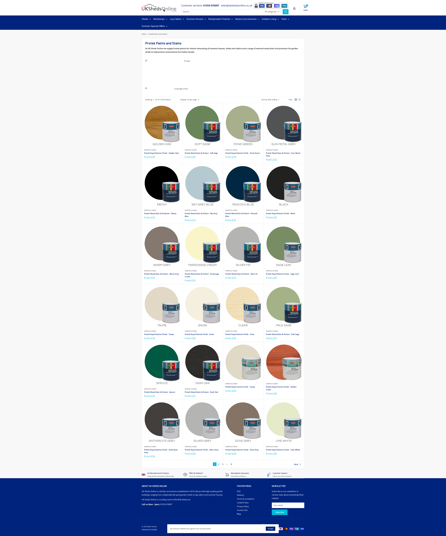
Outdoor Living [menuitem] (269, 19)
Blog (239, 514)
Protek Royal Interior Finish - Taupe (240, 387)
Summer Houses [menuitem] (194, 19)
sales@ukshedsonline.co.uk (236, 5)
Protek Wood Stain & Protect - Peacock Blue (241, 214)
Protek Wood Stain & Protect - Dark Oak (201, 392)
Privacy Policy (243, 506)
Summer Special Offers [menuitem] (153, 26)
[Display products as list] (300, 100)
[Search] (286, 11)
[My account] (294, 8)
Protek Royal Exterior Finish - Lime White (283, 450)
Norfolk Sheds (150, 150)
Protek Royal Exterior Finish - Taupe (159, 334)
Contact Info (242, 510)
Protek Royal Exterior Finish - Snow (199, 334)
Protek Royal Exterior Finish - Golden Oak (161, 153)
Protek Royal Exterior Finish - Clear (239, 334)
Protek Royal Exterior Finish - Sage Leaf (282, 274)
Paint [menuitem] (284, 19)
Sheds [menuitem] (145, 19)
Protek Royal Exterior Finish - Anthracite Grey (161, 451)
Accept (270, 529)
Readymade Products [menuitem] (219, 19)
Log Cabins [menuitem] (175, 19)
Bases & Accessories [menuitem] (246, 19)
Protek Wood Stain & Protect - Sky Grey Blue (201, 214)
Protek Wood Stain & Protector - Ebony (160, 213)
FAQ (238, 491)
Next (296, 464)
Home (144, 34)
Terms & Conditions (245, 499)
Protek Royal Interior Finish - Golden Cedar (281, 388)
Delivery (240, 495)
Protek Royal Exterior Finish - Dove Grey (242, 450)
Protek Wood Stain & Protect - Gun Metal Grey (283, 154)
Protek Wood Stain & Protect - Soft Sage (201, 153)
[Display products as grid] (296, 100)
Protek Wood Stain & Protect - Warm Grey (161, 274)
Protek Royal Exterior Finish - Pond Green (242, 153)
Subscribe (279, 512)
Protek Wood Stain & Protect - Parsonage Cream (202, 275)
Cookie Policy (242, 502)
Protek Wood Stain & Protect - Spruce (159, 392)
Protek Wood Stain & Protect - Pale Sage (282, 334)
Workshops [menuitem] (159, 19)
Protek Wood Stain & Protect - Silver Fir (241, 274)
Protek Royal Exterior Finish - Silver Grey (201, 450)
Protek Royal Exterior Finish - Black (280, 213)
